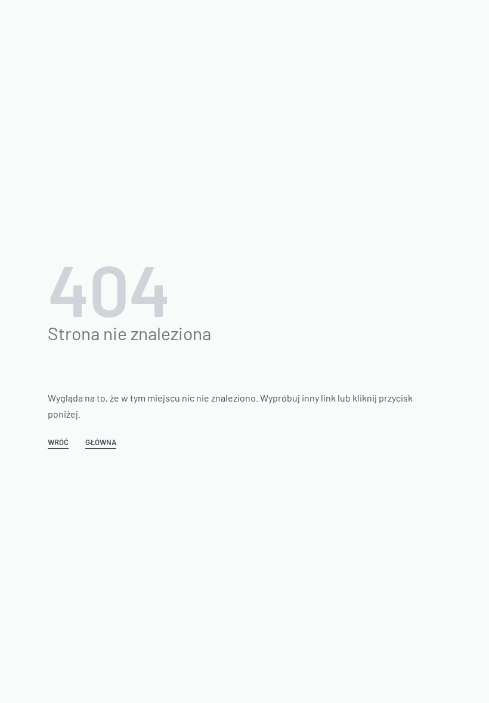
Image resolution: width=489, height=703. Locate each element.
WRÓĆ (58, 442)
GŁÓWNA (100, 442)
